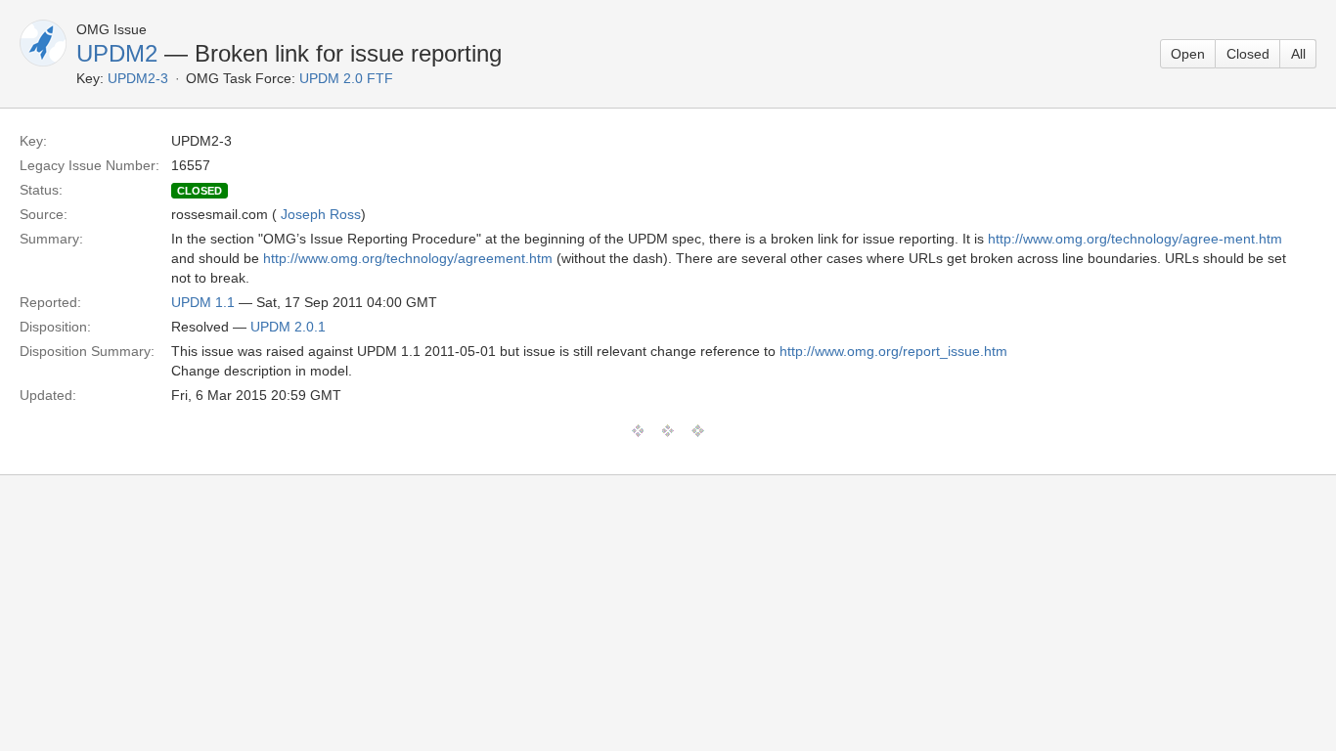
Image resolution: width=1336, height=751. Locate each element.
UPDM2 (116, 53)
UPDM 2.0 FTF (346, 78)
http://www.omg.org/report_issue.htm (893, 351)
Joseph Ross (321, 214)
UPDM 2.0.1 (288, 326)
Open (1188, 54)
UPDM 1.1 (203, 302)
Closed (1247, 54)
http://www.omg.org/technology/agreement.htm (408, 258)
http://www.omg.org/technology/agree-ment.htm (1135, 238)
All (1298, 54)
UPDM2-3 (138, 78)
